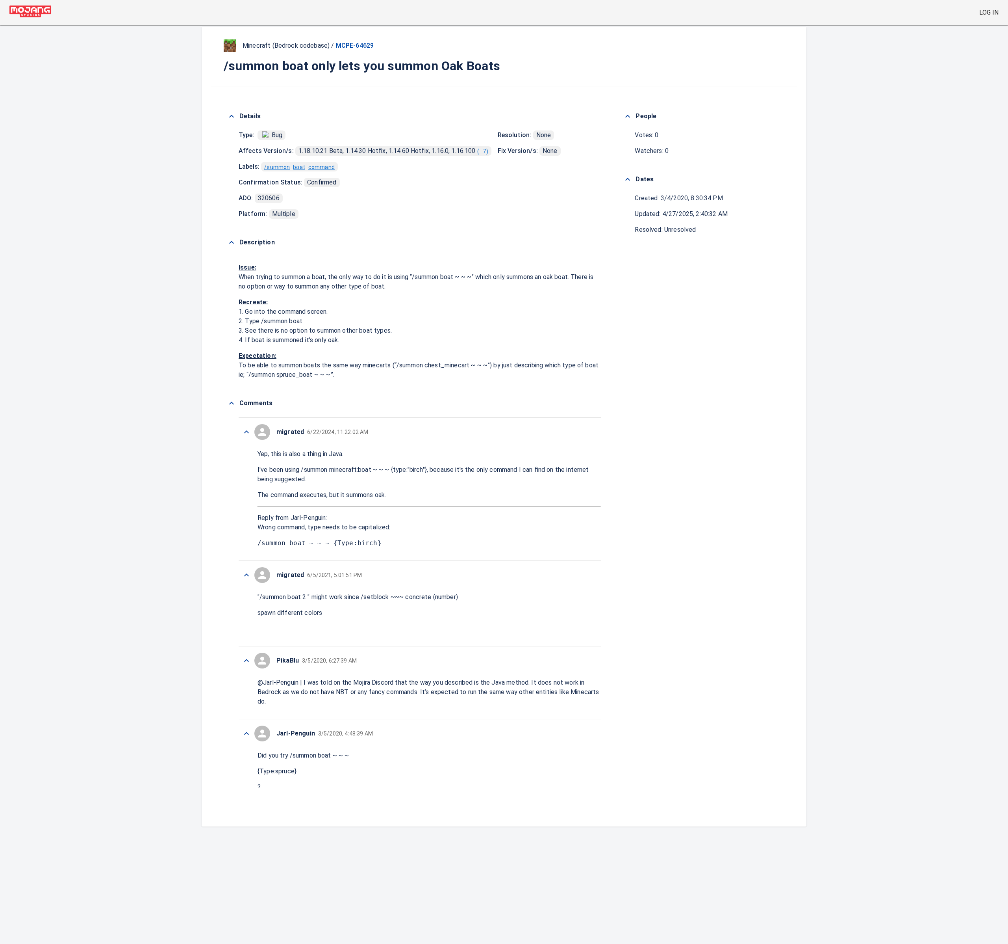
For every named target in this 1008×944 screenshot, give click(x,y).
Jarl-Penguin (308, 517)
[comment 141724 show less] (246, 733)
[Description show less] (231, 242)
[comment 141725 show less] (246, 660)
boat (299, 167)
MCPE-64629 (355, 45)
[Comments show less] (231, 403)
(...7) (482, 151)
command (321, 167)
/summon (277, 167)
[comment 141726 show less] (246, 575)
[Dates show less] (628, 179)
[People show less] (628, 116)
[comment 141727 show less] (246, 432)
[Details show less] (231, 116)
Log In (989, 12)
